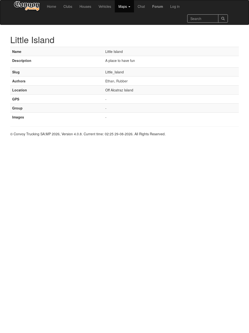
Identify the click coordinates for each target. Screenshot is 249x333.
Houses (85, 6)
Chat (141, 6)
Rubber (122, 80)
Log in (175, 6)
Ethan (109, 80)
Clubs (67, 6)
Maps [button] (123, 6)
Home (51, 6)
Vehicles (104, 6)
